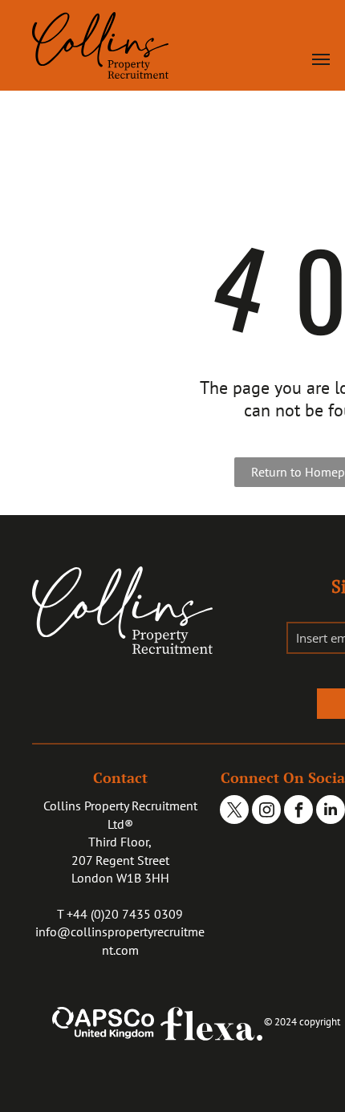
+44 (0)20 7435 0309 (125, 914)
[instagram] (266, 811)
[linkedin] (330, 811)
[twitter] (234, 811)
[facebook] (298, 811)
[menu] (321, 59)
